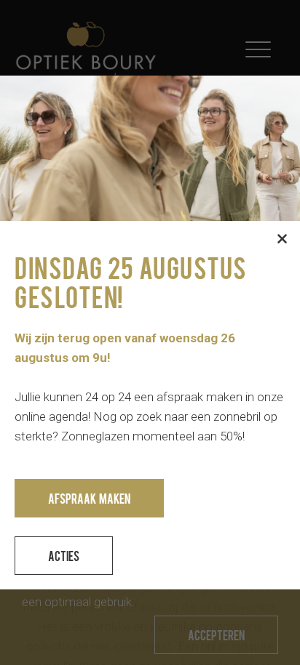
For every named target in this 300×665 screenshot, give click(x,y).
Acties (63, 555)
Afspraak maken (89, 498)
